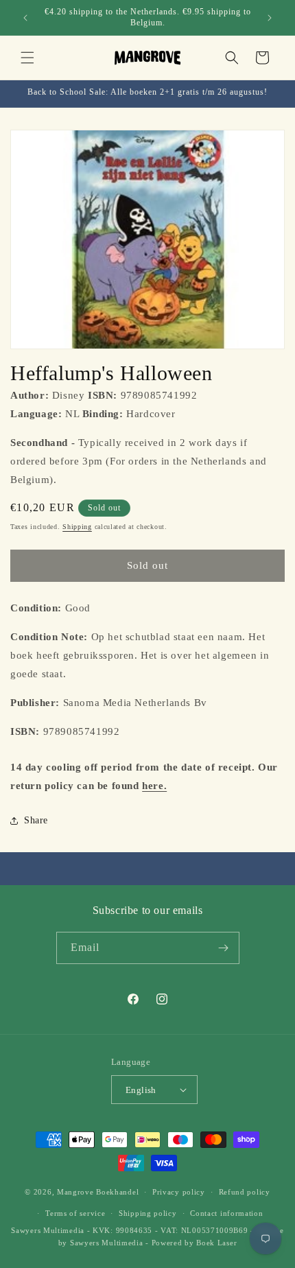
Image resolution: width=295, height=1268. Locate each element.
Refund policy (244, 1192)
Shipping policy (148, 1213)
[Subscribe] (224, 948)
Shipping (77, 526)
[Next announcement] (270, 18)
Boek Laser (216, 1242)
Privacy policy (178, 1192)
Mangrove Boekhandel (98, 1192)
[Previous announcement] (25, 18)
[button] (27, 58)
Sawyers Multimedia (106, 1242)
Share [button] (36, 820)
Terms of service (75, 1213)
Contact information (226, 1213)
